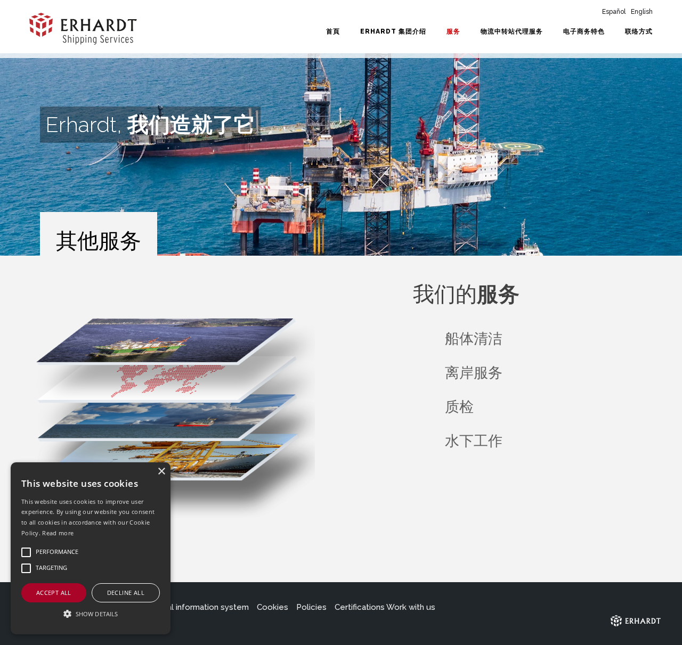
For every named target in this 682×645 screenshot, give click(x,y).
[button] (90, 614)
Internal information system (197, 607)
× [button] (161, 472)
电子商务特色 (584, 31)
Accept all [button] (53, 593)
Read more (58, 533)
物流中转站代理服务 (512, 31)
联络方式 (639, 31)
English (642, 11)
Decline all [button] (125, 593)
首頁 (333, 31)
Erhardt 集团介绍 (393, 31)
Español (614, 11)
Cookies (272, 607)
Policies (311, 607)
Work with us (410, 607)
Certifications (360, 607)
